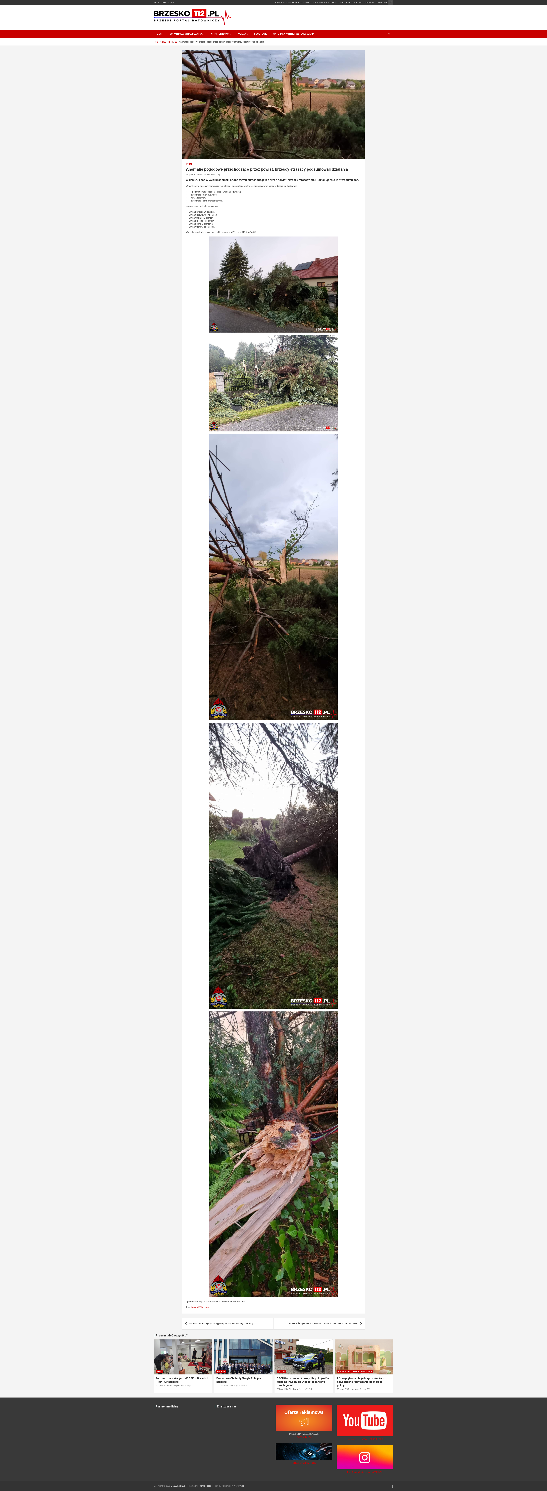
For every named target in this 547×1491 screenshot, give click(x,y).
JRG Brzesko (203, 1307)
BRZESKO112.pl (178, 1486)
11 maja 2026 (343, 1389)
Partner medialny (167, 1406)
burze (193, 1307)
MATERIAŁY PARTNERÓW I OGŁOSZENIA (370, 2)
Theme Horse (204, 1486)
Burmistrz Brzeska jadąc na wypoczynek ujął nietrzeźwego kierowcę (221, 1323)
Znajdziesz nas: (227, 1406)
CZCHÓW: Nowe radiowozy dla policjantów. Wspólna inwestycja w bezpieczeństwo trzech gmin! (303, 1382)
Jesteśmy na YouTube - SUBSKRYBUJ (365, 1439)
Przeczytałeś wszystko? (172, 1335)
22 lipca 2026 (162, 1385)
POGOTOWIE (345, 2)
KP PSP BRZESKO (320, 2)
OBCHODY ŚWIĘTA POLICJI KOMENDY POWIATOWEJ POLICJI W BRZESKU (323, 1323)
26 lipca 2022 (192, 174)
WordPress (239, 1486)
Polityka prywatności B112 (304, 1463)
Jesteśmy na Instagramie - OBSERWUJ (365, 1472)
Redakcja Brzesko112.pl (210, 174)
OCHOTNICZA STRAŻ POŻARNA (296, 2)
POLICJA (333, 2)
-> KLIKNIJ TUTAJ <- (304, 1437)
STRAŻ (189, 164)
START (277, 2)
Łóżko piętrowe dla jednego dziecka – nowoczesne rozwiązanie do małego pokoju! (360, 1382)
